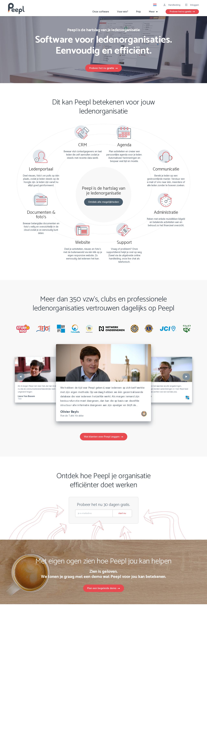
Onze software (100, 12)
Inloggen (194, 5)
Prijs (138, 12)
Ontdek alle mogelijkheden (103, 202)
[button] (156, 5)
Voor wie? (122, 12)
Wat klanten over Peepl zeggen (102, 437)
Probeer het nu (180, 12)
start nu (122, 513)
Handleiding (174, 5)
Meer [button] (152, 12)
